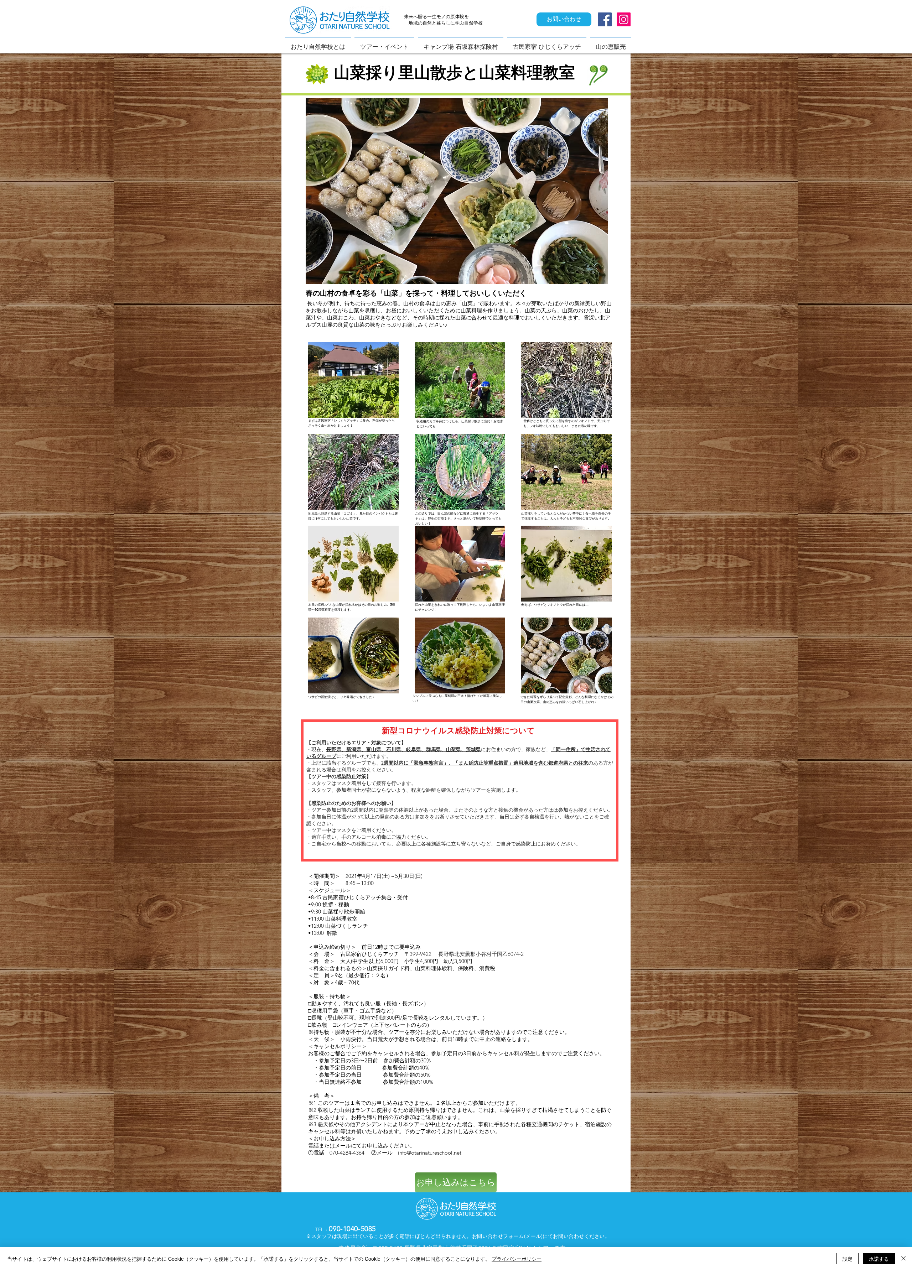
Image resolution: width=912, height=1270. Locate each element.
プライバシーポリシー (517, 1258)
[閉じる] (903, 1258)
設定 (848, 1258)
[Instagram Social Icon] (624, 19)
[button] (353, 380)
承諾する (879, 1258)
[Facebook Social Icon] (605, 19)
